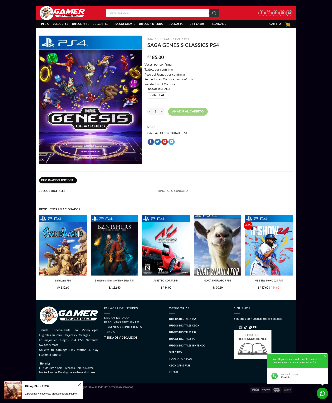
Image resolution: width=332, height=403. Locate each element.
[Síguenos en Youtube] (289, 13)
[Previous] (39, 257)
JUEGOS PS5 (100, 24)
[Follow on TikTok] (275, 13)
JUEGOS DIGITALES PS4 (174, 39)
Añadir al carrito (188, 111)
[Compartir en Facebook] (151, 142)
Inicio (45, 24)
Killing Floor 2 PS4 (37, 386)
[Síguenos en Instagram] (268, 13)
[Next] (292, 257)
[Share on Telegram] (171, 142)
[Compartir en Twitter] (157, 142)
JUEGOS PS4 (79, 24)
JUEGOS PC (176, 24)
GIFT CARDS (197, 24)
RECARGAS (217, 24)
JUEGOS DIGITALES (159, 89)
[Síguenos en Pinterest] (282, 13)
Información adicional (58, 180)
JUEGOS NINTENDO (151, 24)
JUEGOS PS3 (60, 24)
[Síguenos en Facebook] (261, 13)
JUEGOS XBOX (124, 24)
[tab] (58, 180)
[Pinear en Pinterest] (164, 142)
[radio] (157, 95)
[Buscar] (214, 13)
